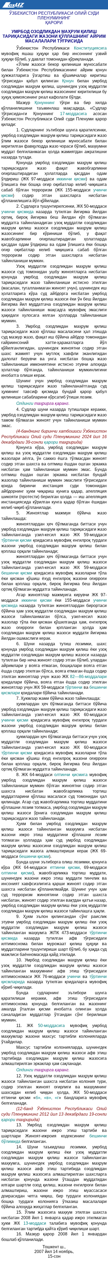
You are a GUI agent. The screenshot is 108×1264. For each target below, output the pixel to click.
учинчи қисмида (17, 211)
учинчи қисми (14, 720)
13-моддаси (34, 1223)
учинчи (73, 976)
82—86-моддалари (88, 676)
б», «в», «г (47, 1097)
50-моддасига (51, 1025)
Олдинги (24, 403)
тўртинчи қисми (16, 540)
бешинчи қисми (16, 573)
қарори (51, 442)
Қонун (68, 81)
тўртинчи (73, 687)
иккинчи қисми (71, 179)
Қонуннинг (45, 102)
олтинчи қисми (17, 873)
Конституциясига (90, 48)
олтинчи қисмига (70, 774)
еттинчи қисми (65, 867)
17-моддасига (73, 113)
